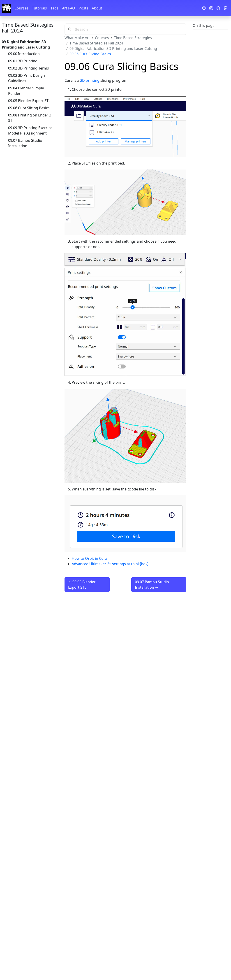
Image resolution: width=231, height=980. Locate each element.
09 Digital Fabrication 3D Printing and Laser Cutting (113, 48)
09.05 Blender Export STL (29, 100)
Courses (21, 8)
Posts (83, 8)
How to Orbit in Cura (89, 558)
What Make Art (77, 37)
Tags (54, 8)
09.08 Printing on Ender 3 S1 (29, 118)
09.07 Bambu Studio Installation (25, 143)
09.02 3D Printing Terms (28, 68)
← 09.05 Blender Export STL (82, 584)
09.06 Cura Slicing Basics (29, 107)
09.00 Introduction (24, 53)
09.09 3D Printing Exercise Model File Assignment (30, 130)
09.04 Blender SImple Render (26, 91)
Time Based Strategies (133, 37)
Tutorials (39, 8)
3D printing (89, 80)
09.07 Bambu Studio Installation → (152, 584)
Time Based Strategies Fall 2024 (28, 27)
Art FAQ (68, 8)
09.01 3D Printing (22, 60)
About (97, 8)
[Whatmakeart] (6, 8)
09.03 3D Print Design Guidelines (26, 78)
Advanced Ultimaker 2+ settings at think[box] (110, 563)
